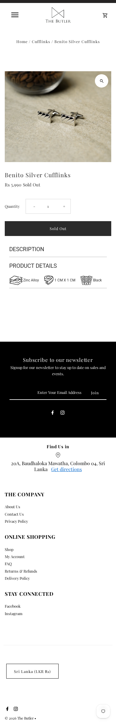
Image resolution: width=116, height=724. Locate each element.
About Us (12, 506)
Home (22, 41)
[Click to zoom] (101, 81)
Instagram (13, 613)
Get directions (66, 469)
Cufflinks (41, 41)
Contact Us (14, 514)
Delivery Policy (17, 578)
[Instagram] (62, 413)
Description (26, 249)
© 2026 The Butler (20, 718)
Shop (9, 549)
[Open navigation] (15, 14)
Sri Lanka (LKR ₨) (32, 671)
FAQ (8, 563)
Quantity (12, 206)
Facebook (13, 606)
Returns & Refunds (21, 571)
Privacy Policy (16, 521)
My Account (15, 556)
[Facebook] (52, 413)
